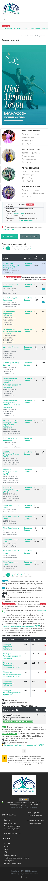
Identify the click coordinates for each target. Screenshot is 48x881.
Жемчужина (19, 213)
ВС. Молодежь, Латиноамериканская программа (12, 331)
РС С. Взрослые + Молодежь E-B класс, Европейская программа (11, 423)
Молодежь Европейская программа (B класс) (11, 665)
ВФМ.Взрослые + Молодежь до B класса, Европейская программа (11, 403)
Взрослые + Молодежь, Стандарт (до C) (11, 489)
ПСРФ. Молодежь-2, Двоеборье (11, 285)
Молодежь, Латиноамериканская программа (12, 656)
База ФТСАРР (30, 237)
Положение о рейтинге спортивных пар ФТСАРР (24, 745)
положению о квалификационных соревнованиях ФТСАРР (21, 626)
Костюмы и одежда (35, 816)
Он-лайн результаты (11, 829)
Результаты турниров (12, 826)
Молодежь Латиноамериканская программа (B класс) (12, 674)
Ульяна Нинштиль (31, 186)
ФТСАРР (7, 843)
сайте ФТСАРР (8, 229)
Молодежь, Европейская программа (8, 646)
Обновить (10, 236)
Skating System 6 (10, 855)
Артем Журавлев (30, 168)
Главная (23, 36)
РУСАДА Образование (12, 864)
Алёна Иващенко (31, 149)
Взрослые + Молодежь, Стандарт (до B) (11, 454)
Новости (7, 820)
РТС (5, 852)
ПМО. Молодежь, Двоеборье (10, 439)
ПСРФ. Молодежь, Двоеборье (10, 299)
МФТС (6, 849)
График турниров (10, 823)
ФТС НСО (7, 846)
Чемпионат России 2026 (12, 834)
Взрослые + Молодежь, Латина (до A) (10, 472)
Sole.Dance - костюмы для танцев (16, 858)
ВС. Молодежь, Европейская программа (9, 313)
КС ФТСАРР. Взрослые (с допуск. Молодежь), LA (11, 265)
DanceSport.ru (9, 861)
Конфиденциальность (36, 823)
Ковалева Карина (26, 220)
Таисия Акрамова (31, 130)
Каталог (31, 36)
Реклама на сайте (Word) (36, 820)
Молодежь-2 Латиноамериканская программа (12, 692)
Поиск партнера (34, 813)
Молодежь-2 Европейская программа (8, 683)
